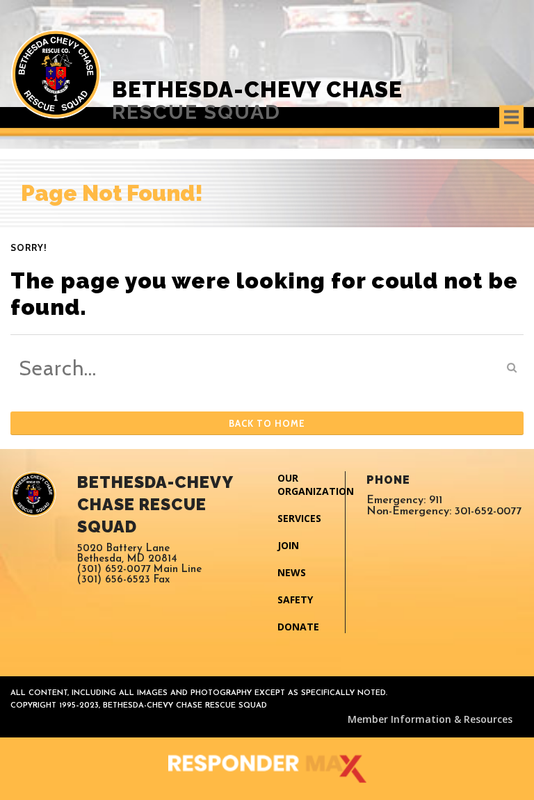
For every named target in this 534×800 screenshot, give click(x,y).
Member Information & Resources (430, 719)
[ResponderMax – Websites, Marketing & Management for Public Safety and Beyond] (267, 769)
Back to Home (267, 423)
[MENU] (511, 117)
